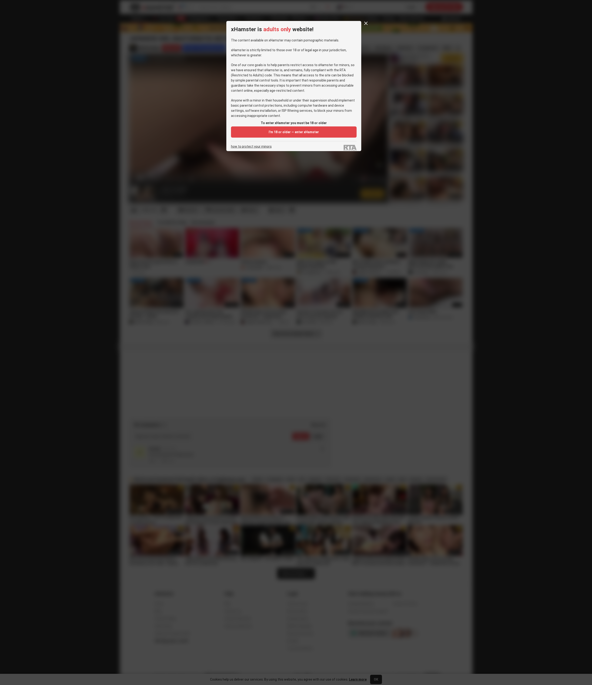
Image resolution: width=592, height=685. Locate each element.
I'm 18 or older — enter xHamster (294, 132)
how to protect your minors (251, 146)
